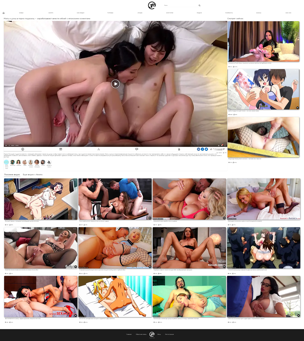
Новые (21, 13)
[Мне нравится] (211, 149)
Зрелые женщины (37, 166)
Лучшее (140, 13)
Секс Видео (80, 13)
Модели (199, 13)
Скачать (218, 145)
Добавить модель (49, 166)
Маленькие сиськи (31, 166)
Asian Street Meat (6, 167)
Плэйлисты (229, 13)
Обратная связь (141, 334)
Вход (159, 334)
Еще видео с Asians (32, 174)
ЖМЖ (25, 165)
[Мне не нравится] (223, 149)
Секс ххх (288, 13)
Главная (4, 13)
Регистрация (169, 334)
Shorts (51, 13)
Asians (43, 165)
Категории (169, 13)
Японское (12, 165)
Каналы (258, 13)
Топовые (110, 13)
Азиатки (19, 165)
